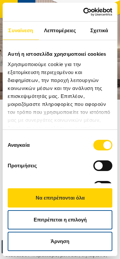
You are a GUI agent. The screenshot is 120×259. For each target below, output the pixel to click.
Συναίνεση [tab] (20, 30)
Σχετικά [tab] (99, 30)
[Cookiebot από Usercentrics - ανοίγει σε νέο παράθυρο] (84, 12)
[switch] (102, 165)
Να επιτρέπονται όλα (60, 198)
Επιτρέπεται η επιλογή (60, 219)
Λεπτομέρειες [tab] (60, 30)
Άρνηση (60, 241)
